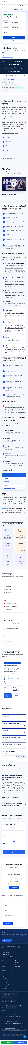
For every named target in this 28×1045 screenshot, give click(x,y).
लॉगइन (20, 1021)
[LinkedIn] (15, 1001)
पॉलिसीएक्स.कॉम (5, 508)
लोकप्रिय (9, 711)
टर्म (14, 824)
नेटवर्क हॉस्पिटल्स (5, 976)
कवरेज (19, 75)
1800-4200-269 (6, 952)
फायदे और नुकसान (12, 75)
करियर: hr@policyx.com (8, 956)
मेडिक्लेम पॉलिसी (4, 988)
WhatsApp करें (6, 954)
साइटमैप (6, 1016)
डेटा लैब (17, 1016)
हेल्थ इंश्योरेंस (17, 962)
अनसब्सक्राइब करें (6, 1019)
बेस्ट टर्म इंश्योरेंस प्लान (5, 986)
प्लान (13, 828)
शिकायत (8, 1021)
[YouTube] (12, 1001)
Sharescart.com (13, 1019)
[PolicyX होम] (6, 2)
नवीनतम (4, 711)
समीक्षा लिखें (21, 1016)
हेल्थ (7, 824)
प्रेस (4, 1014)
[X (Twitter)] (6, 1001)
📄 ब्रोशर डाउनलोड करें (7, 56)
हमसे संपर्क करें (22, 1014)
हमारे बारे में (7, 1014)
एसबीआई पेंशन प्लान (15, 5)
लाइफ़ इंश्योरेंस (17, 966)
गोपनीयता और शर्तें (11, 1016)
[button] (14, 184)
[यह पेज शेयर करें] (21, 10)
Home (3, 5)
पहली (4, 833)
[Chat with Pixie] (25, 1037)
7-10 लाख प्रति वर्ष (7, 25)
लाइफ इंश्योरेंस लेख (23, 756)
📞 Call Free (7, 1042)
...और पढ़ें (3, 52)
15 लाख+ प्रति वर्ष (6, 22)
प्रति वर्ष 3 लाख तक (15, 27)
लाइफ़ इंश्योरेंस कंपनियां (5, 984)
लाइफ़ (11, 824)
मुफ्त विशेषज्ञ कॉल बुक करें (15, 40)
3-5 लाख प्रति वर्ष (6, 27)
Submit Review (14, 887)
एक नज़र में (5, 75)
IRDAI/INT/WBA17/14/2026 (10, 1028)
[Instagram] (9, 1001)
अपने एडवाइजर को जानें (21, 1019)
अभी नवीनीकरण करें (14, 1021)
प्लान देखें (16, 695)
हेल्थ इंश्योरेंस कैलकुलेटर (6, 982)
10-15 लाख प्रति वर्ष (15, 22)
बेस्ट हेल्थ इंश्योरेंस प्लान (6, 978)
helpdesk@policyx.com (8, 949)
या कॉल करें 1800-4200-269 (18, 940)
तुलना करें (14, 852)
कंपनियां (9, 828)
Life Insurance (8, 5)
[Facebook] (3, 1001)
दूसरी (4, 843)
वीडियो (24, 75)
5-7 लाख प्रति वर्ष (15, 25)
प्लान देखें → (14, 37)
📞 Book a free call (20, 1042)
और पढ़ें (12, 673)
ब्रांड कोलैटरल (16, 1014)
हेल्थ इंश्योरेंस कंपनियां (5, 980)
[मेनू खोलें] (25, 2)
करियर (12, 1014)
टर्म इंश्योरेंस (17, 964)
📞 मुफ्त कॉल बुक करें (8, 695)
